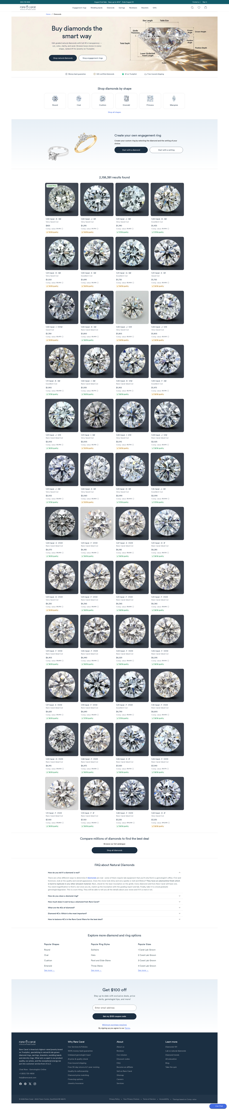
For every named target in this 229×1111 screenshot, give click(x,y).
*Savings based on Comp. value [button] (184, 1099)
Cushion (48, 960)
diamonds (92, 878)
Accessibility (164, 1099)
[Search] (192, 7)
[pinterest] (25, 1083)
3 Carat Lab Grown (147, 960)
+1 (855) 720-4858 (26, 1073)
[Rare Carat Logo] (28, 8)
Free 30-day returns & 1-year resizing (83, 1067)
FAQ (118, 1063)
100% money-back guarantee (80, 1051)
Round (47, 949)
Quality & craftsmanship (78, 1071)
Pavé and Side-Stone (101, 960)
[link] (25, 2)
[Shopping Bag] (205, 7)
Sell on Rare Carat (124, 1071)
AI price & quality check (78, 1059)
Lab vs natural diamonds (175, 1051)
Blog (167, 1063)
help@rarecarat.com (27, 1077)
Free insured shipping (77, 1063)
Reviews (120, 1051)
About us (120, 1047)
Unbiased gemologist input (79, 1055)
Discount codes (123, 1059)
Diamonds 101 (171, 1047)
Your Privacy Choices (131, 1099)
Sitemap (120, 1075)
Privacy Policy (114, 1099)
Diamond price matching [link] (78, 1075)
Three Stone (97, 965)
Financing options (75, 1079)
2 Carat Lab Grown (147, 955)
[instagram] (34, 1083)
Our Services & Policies (78, 1047)
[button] (114, 872)
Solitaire (95, 949)
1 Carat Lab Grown (147, 949)
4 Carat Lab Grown (147, 965)
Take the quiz (171, 1067)
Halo (93, 955)
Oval (46, 955)
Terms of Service (149, 1099)
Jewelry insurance (75, 1083)
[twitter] (30, 1083)
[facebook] (20, 1083)
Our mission (122, 1055)
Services (120, 1083)
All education (171, 1059)
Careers (120, 1079)
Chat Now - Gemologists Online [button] (32, 1069)
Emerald (48, 965)
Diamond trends (172, 1055)
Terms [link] (127, 1028)
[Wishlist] (199, 7)
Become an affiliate (125, 1067)
